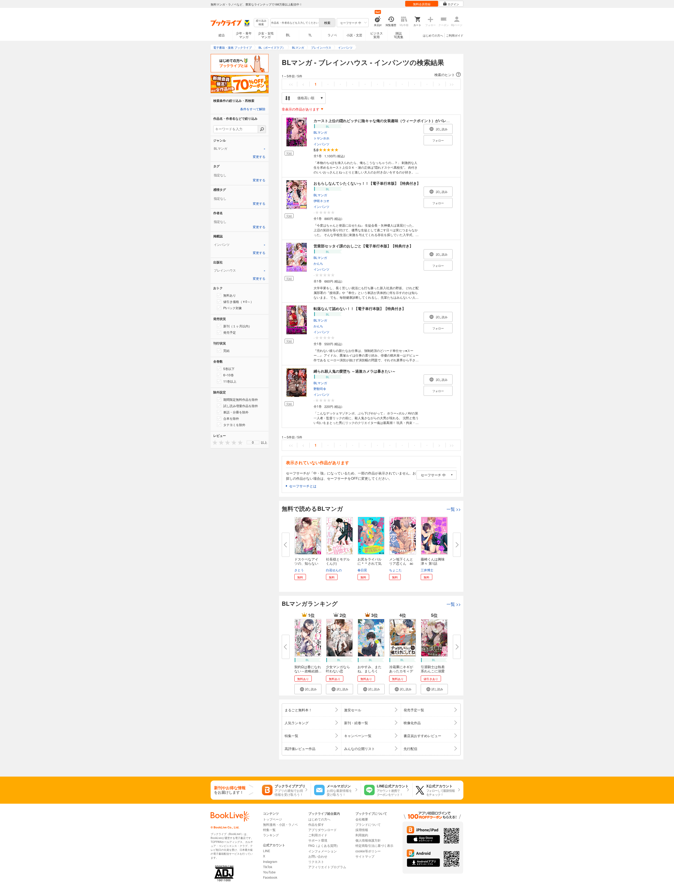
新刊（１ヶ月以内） (237, 326)
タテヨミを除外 (234, 424)
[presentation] (213, 442)
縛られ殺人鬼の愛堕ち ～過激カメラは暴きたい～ (355, 371)
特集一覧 (269, 829)
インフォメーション (322, 851)
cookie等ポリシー (368, 851)
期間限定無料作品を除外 (240, 399)
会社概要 (361, 819)
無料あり (229, 295)
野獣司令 (320, 388)
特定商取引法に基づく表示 (374, 845)
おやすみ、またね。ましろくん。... (369, 671)
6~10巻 (228, 375)
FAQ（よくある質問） (324, 845)
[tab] (239, 148)
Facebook (270, 877)
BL (288, 34)
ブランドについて (368, 824)
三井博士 (427, 570)
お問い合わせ (317, 856)
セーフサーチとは (302, 485)
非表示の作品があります (300, 109)
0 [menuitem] (253, 442)
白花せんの (334, 570)
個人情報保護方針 (368, 840)
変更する (259, 157)
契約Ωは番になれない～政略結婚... (307, 668)
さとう (299, 570)
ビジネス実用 (376, 35)
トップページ (272, 819)
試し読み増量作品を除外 (240, 405)
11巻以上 (229, 381)
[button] (371, 74)
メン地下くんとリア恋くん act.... (401, 563)
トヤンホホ (321, 138)
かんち (318, 263)
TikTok (267, 866)
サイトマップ (364, 856)
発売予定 (229, 332)
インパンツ (321, 143)
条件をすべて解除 (252, 109)
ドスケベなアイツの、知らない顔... (306, 563)
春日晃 (362, 570)
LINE (266, 850)
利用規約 (361, 835)
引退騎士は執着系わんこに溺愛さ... (433, 671)
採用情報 (361, 829)
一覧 (454, 509)
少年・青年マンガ (244, 35)
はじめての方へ (433, 35)
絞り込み (261, 22)
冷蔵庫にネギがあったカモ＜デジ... (401, 671)
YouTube (269, 872)
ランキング (271, 835)
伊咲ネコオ (321, 200)
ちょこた (395, 570)
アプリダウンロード (322, 829)
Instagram (270, 861)
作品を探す (316, 824)
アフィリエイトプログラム (327, 866)
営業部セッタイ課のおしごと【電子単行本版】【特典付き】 (363, 245)
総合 (222, 35)
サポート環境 (317, 840)
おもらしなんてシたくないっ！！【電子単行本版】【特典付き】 (367, 183)
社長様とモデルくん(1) (338, 561)
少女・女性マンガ (266, 35)
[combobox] (295, 22)
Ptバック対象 (232, 308)
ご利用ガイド (454, 35)
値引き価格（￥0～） (238, 301)
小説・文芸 (354, 35)
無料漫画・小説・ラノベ (280, 824)
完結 (226, 350)
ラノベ (332, 35)
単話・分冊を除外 (236, 412)
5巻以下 (229, 368)
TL (310, 35)
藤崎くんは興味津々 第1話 (433, 561)
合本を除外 (231, 418)
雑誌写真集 (398, 35)
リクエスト (316, 861)
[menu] (253, 442)
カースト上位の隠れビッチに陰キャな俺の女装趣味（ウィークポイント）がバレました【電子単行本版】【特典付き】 (411, 120)
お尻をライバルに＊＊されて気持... (369, 563)
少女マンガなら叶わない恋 (338, 668)
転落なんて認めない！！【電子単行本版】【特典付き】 (360, 308)
